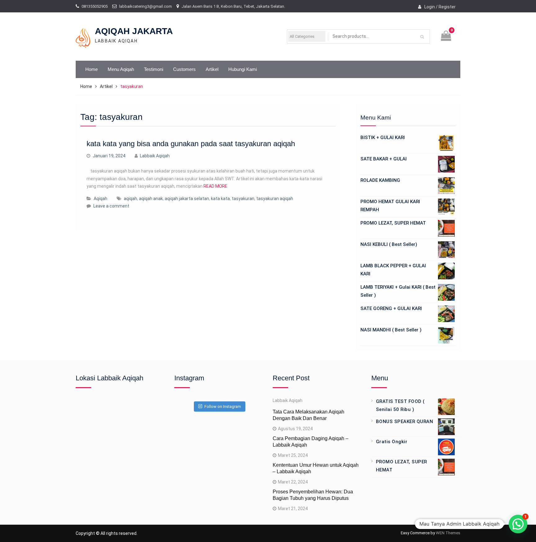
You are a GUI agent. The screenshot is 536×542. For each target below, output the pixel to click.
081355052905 (95, 6)
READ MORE (215, 186)
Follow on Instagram (222, 406)
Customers (184, 69)
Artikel (212, 69)
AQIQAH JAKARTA (134, 31)
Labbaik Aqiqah (155, 155)
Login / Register (440, 6)
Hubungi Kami (242, 69)
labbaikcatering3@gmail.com (145, 6)
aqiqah (130, 198)
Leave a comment (111, 205)
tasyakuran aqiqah (274, 198)
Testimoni (153, 69)
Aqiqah (100, 198)
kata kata (220, 198)
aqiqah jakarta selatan (187, 198)
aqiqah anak (151, 198)
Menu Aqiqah (121, 69)
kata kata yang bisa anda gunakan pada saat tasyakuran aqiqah (191, 143)
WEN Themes (448, 533)
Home (91, 69)
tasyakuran (243, 198)
